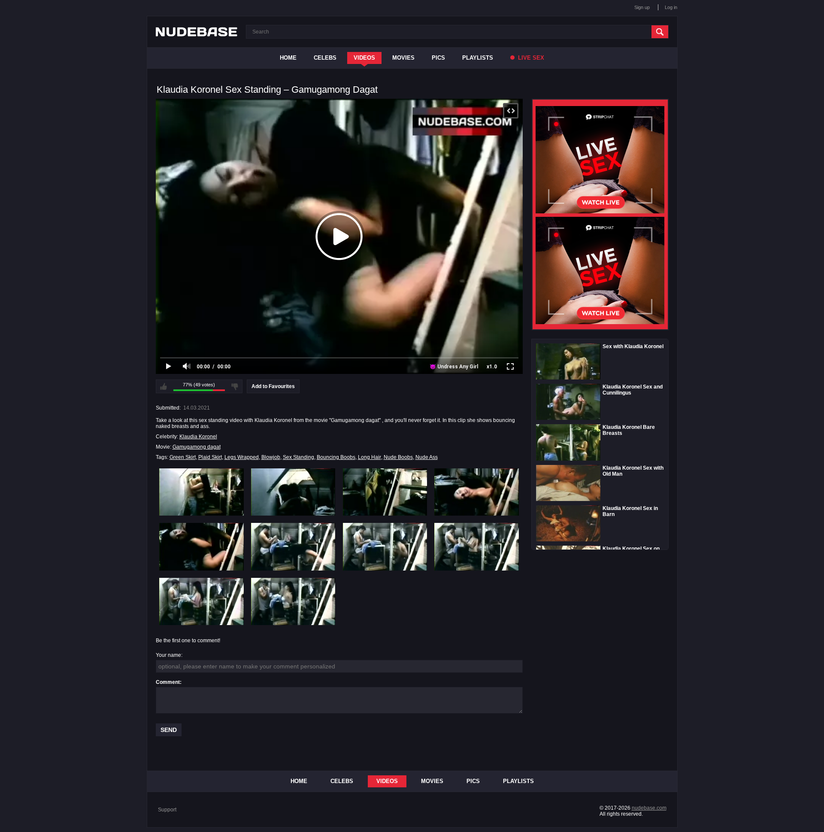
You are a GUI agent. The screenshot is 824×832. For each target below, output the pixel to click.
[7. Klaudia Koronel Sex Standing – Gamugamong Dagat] (385, 546)
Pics (438, 58)
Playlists (477, 58)
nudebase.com (649, 808)
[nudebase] (196, 32)
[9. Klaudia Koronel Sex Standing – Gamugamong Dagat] (201, 601)
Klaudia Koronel (198, 437)
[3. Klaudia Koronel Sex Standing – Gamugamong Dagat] (385, 492)
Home (288, 58)
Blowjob (270, 457)
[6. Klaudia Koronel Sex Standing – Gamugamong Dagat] (293, 546)
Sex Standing (298, 457)
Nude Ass (426, 457)
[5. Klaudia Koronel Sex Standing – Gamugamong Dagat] (201, 546)
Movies (403, 58)
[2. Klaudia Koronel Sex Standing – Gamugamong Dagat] (293, 492)
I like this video (163, 386)
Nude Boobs (398, 457)
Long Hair (369, 457)
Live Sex (530, 58)
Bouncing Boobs (336, 457)
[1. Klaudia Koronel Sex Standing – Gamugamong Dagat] (201, 492)
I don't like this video (234, 386)
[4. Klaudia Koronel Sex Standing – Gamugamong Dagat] (476, 492)
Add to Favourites (273, 386)
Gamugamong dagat (197, 447)
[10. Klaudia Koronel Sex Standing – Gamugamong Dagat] (293, 601)
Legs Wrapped (241, 457)
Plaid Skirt (210, 457)
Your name (168, 655)
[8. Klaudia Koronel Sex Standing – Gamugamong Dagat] (476, 546)
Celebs (325, 58)
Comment (168, 682)
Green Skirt (183, 457)
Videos (364, 58)
